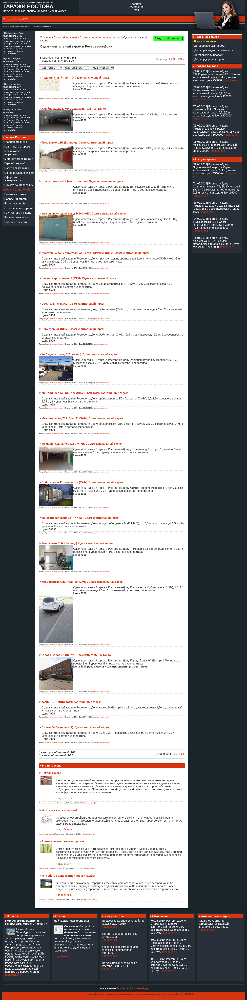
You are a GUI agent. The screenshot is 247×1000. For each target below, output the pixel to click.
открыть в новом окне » (100, 98)
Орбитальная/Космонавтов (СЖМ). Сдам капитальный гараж (82, 482)
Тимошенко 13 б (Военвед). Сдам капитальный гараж (77, 543)
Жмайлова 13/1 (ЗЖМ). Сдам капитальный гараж (74, 108)
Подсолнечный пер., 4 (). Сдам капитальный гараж (75, 77)
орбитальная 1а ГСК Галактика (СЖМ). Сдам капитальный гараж (85, 393)
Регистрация (135, 7)
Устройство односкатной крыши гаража (68, 875)
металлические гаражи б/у (18, 46)
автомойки (11, 54)
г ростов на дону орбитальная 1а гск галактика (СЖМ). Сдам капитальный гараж (95, 253)
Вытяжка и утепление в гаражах (63, 841)
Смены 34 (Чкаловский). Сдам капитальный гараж (75, 727)
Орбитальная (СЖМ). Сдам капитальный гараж (73, 303)
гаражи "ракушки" (14, 48)
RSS (26, 19)
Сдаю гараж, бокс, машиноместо (100, 37)
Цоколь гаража (51, 773)
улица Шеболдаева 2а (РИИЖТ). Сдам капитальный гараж (80, 517)
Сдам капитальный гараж (54, 98)
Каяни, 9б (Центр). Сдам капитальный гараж (71, 702)
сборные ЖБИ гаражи (16, 43)
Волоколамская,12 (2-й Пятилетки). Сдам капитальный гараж (82, 181)
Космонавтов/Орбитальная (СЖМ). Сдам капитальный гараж (82, 581)
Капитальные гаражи (46, 834)
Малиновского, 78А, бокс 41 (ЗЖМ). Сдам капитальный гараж (82, 418)
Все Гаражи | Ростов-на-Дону (132, 988)
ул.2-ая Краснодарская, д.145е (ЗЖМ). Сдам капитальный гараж (84, 213)
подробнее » (64, 798)
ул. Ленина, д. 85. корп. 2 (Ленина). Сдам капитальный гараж (82, 443)
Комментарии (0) (90, 803)
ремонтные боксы (14, 51)
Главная (135, 4)
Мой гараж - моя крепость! (59, 810)
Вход (136, 10)
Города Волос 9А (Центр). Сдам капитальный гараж (76, 655)
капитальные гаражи (16, 38)
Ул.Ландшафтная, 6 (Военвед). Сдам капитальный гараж (79, 354)
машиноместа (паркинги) (18, 41)
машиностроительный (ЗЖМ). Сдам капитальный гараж (79, 278)
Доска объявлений (65, 37)
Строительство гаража (47, 803)
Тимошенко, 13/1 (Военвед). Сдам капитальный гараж (77, 142)
